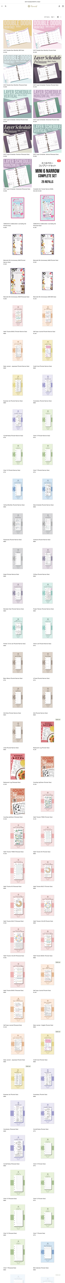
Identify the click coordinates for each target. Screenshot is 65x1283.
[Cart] (63, 6)
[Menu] (2, 6)
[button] (53, 17)
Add (60, 46)
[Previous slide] (5, 34)
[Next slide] (29, 34)
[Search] (5, 6)
